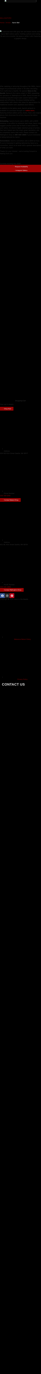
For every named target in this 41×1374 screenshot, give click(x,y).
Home (2, 23)
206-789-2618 (5, 496)
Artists (8, 23)
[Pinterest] (12, 595)
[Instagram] (7, 595)
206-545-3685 (5, 587)
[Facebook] (2, 595)
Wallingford (5, 18)
